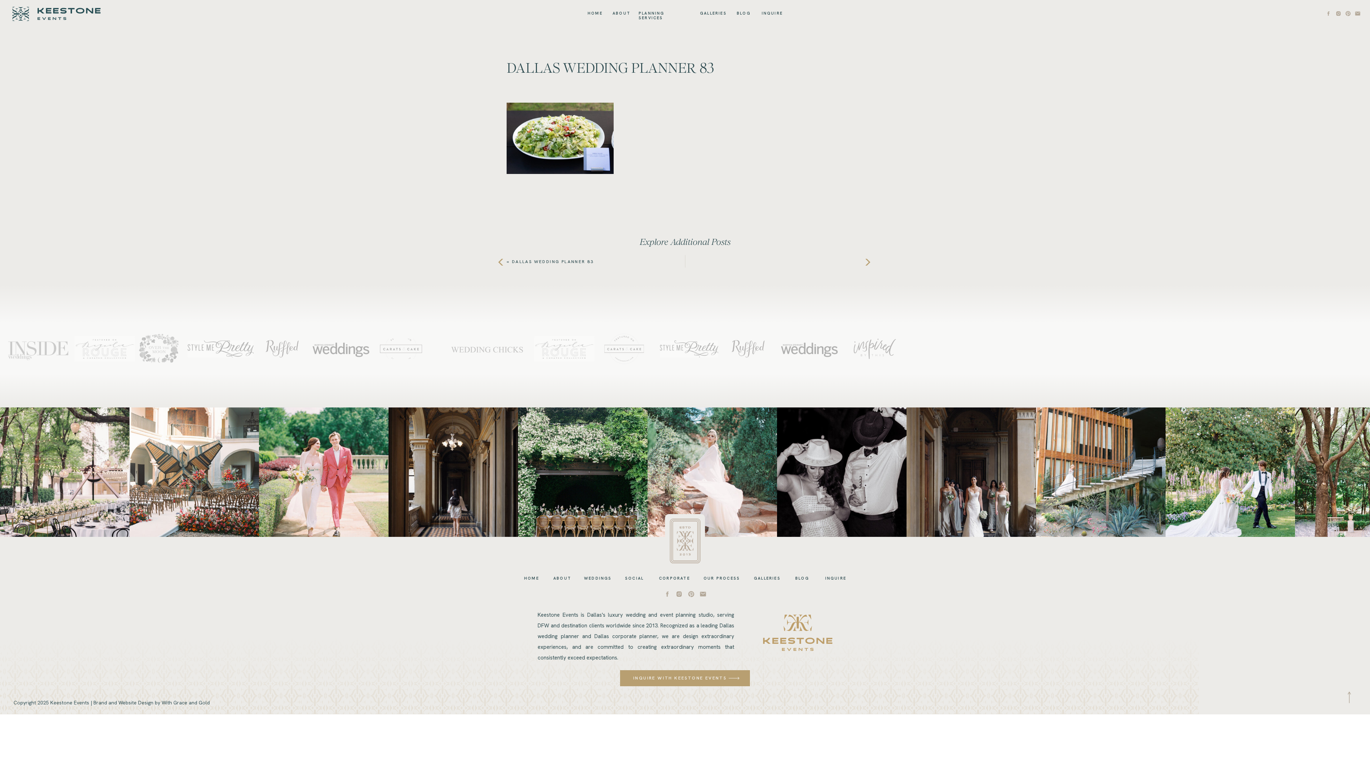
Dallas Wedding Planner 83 (553, 262)
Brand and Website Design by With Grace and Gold (151, 702)
